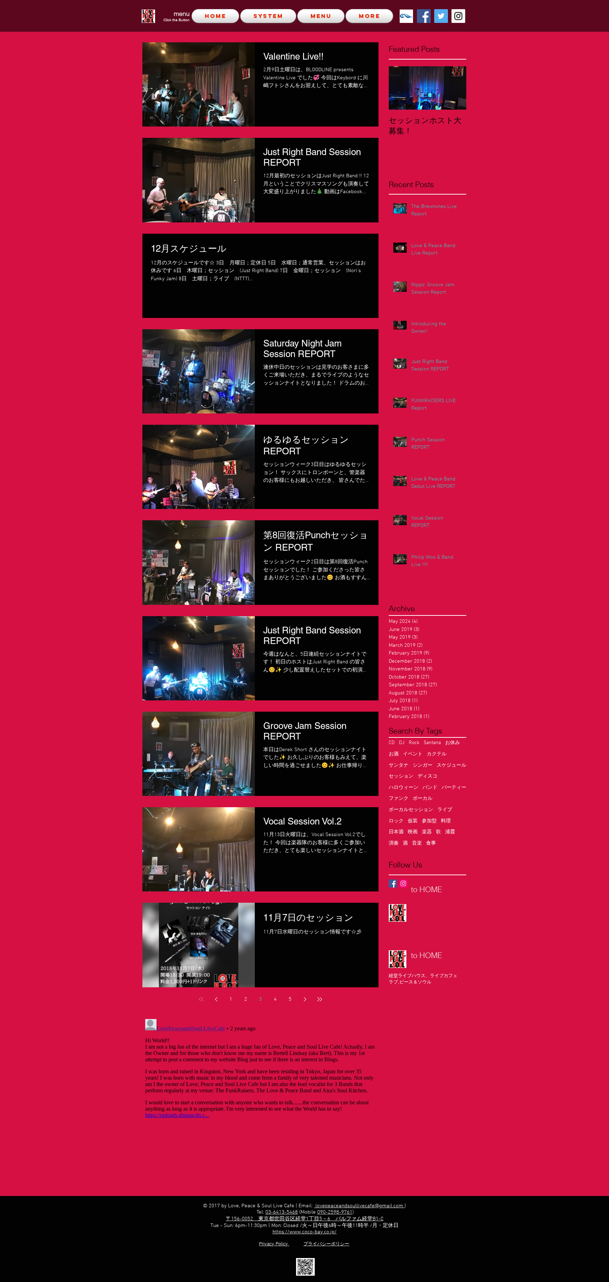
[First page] (201, 999)
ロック (396, 821)
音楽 (417, 843)
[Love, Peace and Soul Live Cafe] (424, 16)
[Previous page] (216, 999)
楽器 (427, 832)
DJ (402, 743)
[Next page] (305, 999)
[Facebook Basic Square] (393, 883)
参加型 (429, 821)
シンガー (422, 765)
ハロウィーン (403, 788)
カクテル (437, 754)
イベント (413, 754)
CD (392, 743)
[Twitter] (441, 16)
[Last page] (319, 999)
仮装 (413, 821)
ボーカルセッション (411, 810)
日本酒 (396, 832)
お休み (452, 743)
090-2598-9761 (334, 1212)
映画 (413, 832)
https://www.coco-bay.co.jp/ (304, 1232)
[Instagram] (458, 16)
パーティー (454, 788)
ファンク (398, 799)
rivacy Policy (275, 1243)
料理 (446, 821)
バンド (430, 788)
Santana (432, 743)
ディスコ (427, 776)
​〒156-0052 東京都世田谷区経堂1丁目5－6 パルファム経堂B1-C (304, 1219)
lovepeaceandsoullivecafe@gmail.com (359, 1206)
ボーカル (422, 799)
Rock (414, 743)
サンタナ (398, 765)
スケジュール (451, 765)
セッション (401, 776)
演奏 (394, 843)
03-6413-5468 (281, 1212)
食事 (431, 843)
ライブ (444, 810)
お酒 (394, 754)
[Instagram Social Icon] (403, 883)
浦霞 (450, 832)
